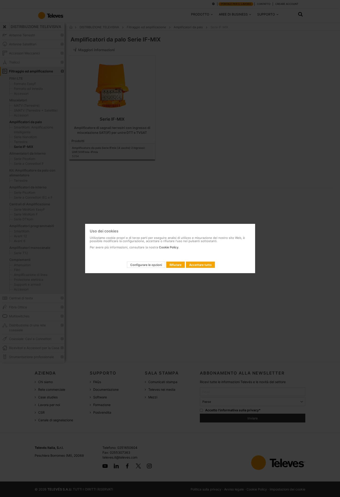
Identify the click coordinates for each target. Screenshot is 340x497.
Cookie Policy (168, 247)
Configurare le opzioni (146, 265)
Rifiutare (176, 265)
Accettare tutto (200, 265)
